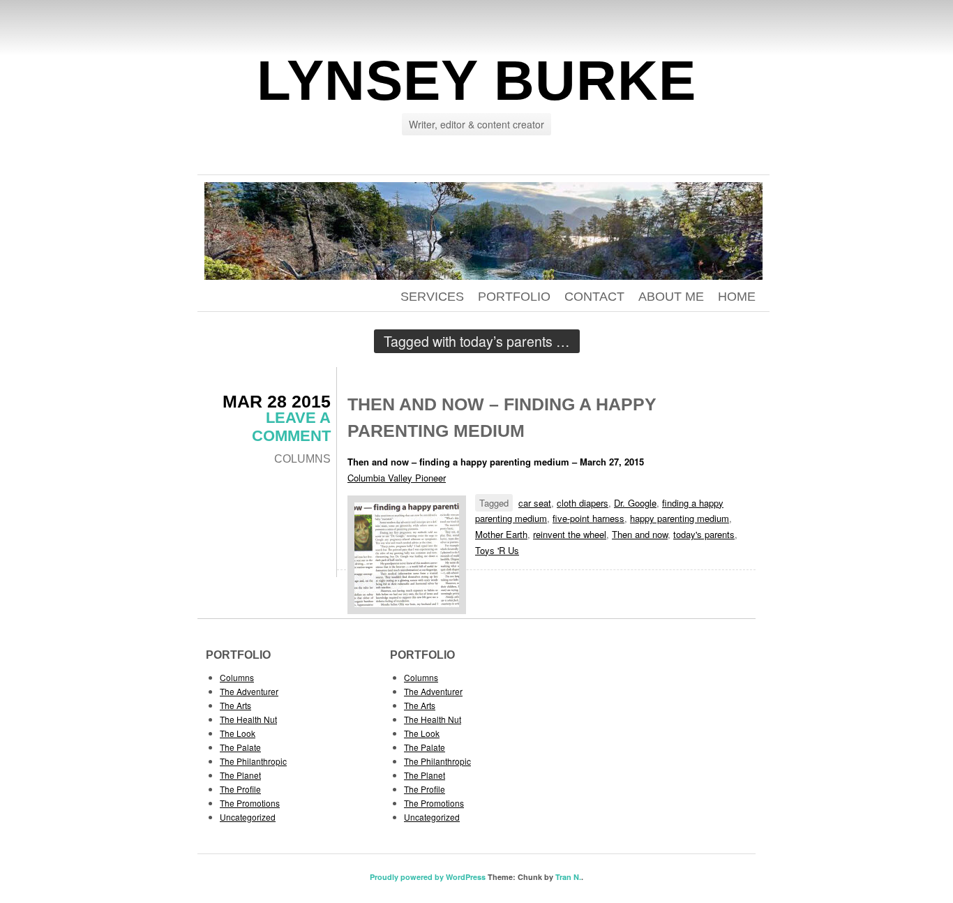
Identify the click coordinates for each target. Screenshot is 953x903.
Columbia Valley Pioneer (396, 477)
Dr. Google (635, 502)
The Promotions (250, 803)
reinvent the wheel (569, 534)
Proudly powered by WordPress (428, 877)
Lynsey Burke (476, 81)
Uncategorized (248, 817)
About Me (671, 297)
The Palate (240, 747)
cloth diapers (582, 502)
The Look (237, 733)
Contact (594, 297)
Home (737, 297)
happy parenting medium (679, 518)
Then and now (640, 534)
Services (432, 297)
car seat (534, 502)
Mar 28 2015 (277, 401)
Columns (302, 459)
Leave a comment (291, 427)
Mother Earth (501, 534)
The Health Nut (248, 719)
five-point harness (588, 518)
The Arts (235, 705)
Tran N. (568, 877)
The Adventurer (249, 691)
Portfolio (514, 297)
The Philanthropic (253, 761)
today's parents (704, 534)
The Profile (240, 789)
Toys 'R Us (497, 550)
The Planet (240, 775)
